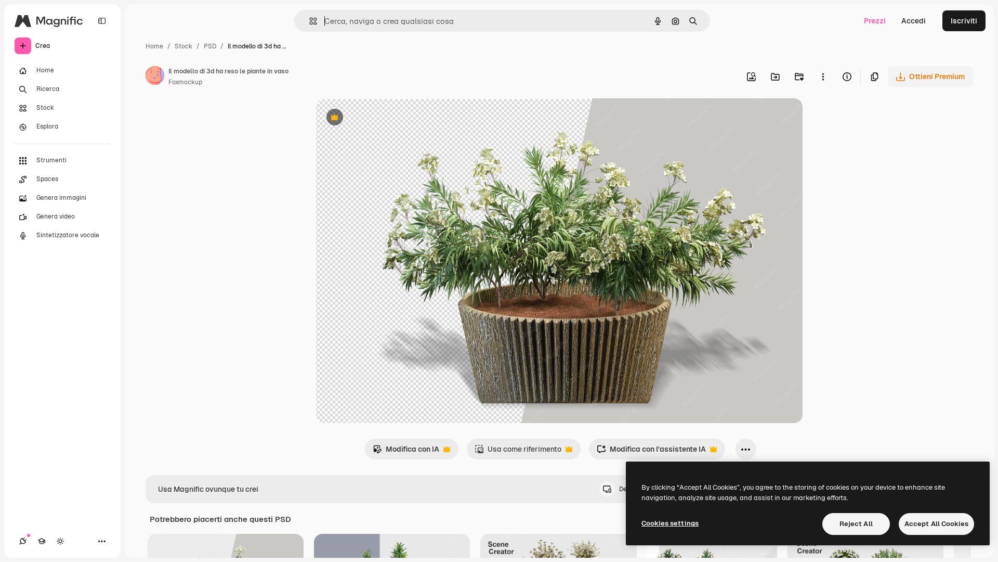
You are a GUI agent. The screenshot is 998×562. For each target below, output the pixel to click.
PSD (210, 46)
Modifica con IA (406, 451)
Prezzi (875, 20)
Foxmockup (185, 82)
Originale (384, 118)
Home (154, 46)
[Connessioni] (23, 541)
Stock (183, 46)
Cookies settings (670, 523)
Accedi (913, 20)
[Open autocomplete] (309, 21)
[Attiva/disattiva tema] (60, 541)
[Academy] (41, 541)
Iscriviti (964, 20)
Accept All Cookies (936, 523)
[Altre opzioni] (822, 76)
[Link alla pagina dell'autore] (155, 77)
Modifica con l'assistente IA (651, 451)
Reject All (856, 523)
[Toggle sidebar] (102, 20)
